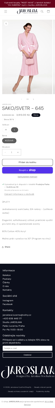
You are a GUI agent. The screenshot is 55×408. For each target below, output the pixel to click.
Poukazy (7, 278)
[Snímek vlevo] (21, 99)
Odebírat (27, 355)
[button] (6, 11)
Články (6, 282)
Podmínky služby (43, 391)
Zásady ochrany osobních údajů (21, 391)
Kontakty (7, 289)
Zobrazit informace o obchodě (19, 194)
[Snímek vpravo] (33, 99)
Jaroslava (14, 387)
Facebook (8, 304)
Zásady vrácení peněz (43, 387)
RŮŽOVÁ (9, 140)
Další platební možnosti (27, 177)
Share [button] (7, 247)
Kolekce (7, 275)
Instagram (8, 300)
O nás (6, 286)
